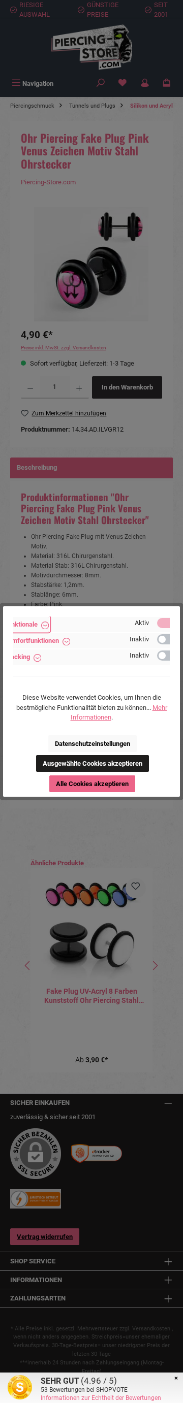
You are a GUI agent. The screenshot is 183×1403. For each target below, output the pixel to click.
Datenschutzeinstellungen (92, 743)
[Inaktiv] (168, 639)
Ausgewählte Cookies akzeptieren (92, 763)
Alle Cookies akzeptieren (92, 784)
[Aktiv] (168, 623)
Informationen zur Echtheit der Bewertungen (101, 1397)
